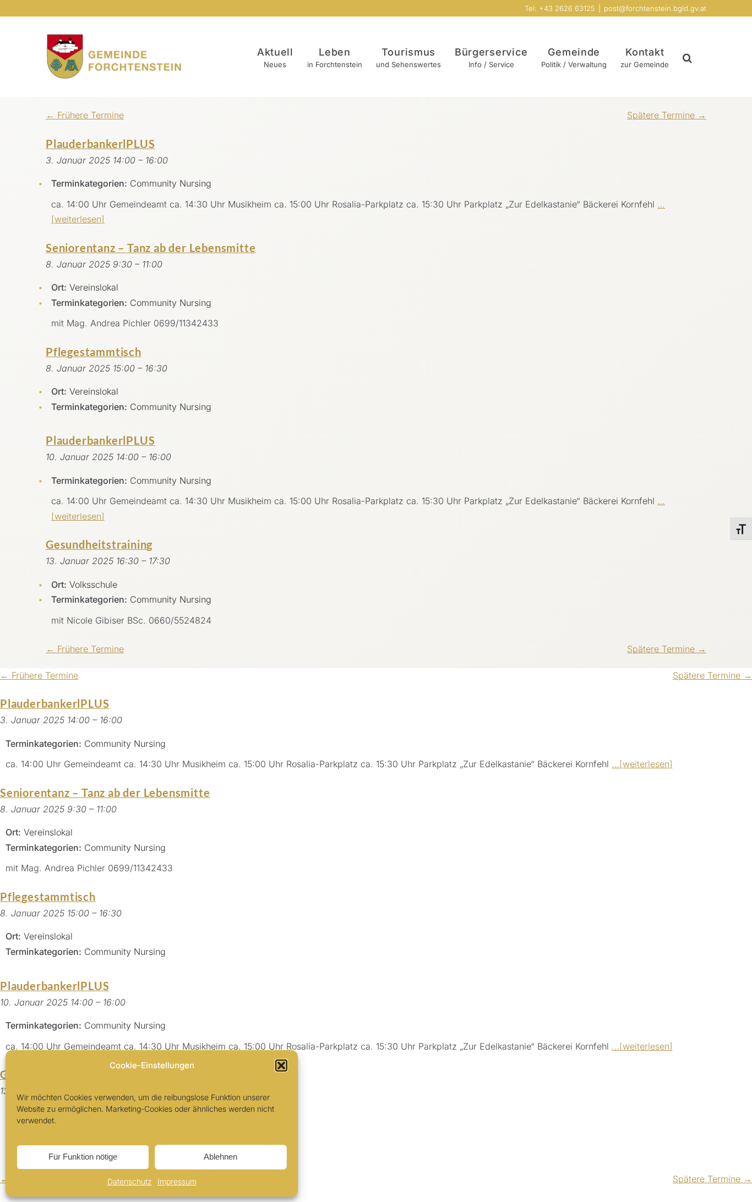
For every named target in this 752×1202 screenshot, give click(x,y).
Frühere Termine (85, 115)
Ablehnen (220, 1156)
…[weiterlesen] (642, 763)
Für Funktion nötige (82, 1156)
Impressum (177, 1181)
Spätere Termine (666, 115)
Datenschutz (129, 1181)
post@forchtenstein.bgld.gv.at (655, 8)
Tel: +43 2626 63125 (560, 8)
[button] (281, 1065)
